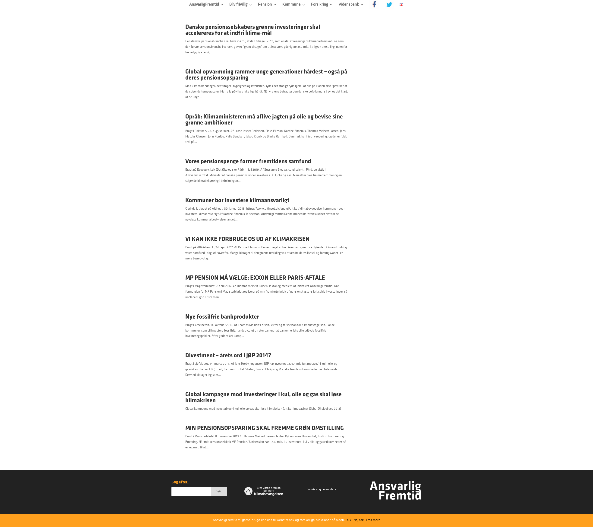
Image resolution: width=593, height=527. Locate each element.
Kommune (291, 5)
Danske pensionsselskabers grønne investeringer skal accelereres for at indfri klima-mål (252, 30)
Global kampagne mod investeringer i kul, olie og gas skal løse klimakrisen (263, 398)
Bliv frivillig (238, 5)
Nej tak (358, 520)
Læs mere (373, 520)
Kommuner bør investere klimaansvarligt (237, 201)
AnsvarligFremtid (204, 5)
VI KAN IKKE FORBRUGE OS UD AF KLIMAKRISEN (247, 239)
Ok (349, 520)
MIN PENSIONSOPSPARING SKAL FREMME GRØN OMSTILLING (264, 428)
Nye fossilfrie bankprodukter (222, 317)
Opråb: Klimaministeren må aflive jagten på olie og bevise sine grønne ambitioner (264, 120)
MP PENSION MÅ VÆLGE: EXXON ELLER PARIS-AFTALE (255, 278)
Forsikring (319, 5)
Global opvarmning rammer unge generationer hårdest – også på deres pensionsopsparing (266, 75)
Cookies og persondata (321, 489)
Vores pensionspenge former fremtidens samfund (248, 162)
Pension (265, 5)
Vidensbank (349, 5)
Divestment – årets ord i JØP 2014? (228, 356)
